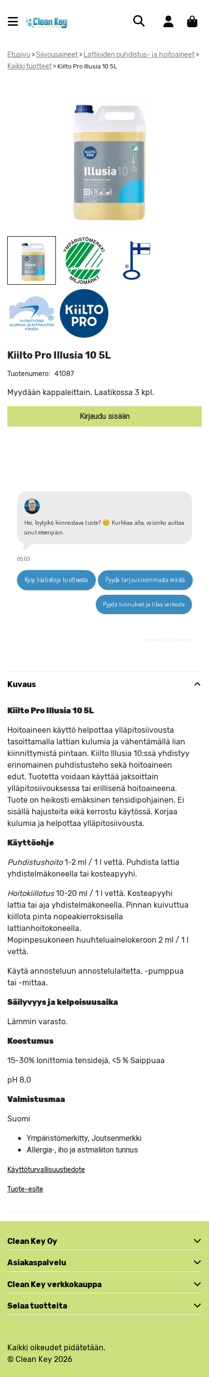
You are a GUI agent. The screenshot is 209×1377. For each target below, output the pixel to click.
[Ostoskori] (192, 21)
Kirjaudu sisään (105, 416)
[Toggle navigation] (17, 22)
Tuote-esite (25, 1189)
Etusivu (18, 55)
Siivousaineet (57, 55)
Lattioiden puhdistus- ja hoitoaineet (139, 55)
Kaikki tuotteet (29, 66)
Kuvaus (21, 684)
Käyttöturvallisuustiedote (46, 1170)
